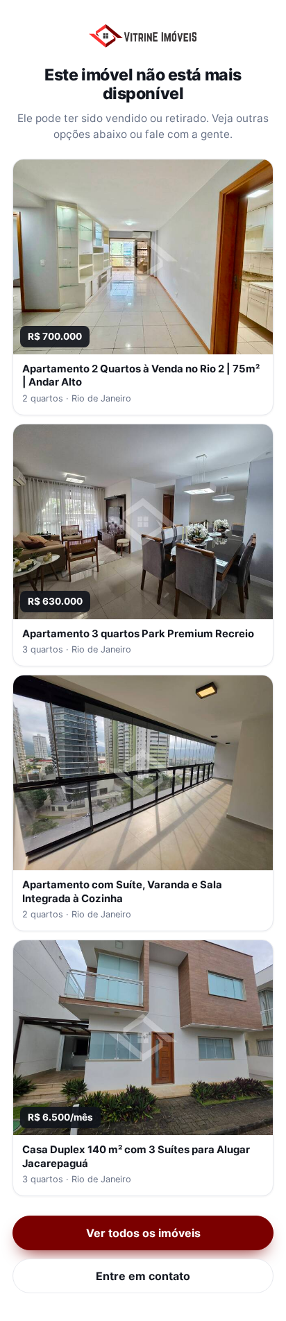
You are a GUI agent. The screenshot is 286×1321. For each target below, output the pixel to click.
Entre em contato (143, 1276)
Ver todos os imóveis (143, 1233)
